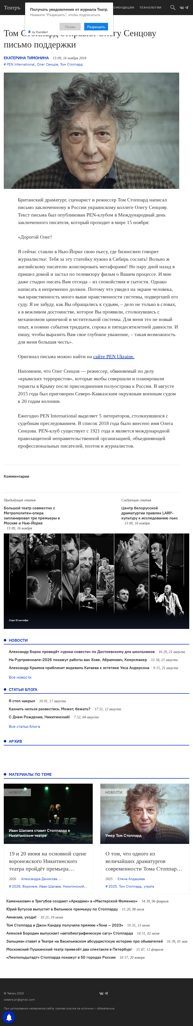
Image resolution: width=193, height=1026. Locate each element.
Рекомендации (120, 7)
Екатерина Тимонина (26, 57)
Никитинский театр (78, 886)
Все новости (20, 677)
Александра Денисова (39, 879)
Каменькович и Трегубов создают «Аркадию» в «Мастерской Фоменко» (71, 900)
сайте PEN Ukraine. (113, 356)
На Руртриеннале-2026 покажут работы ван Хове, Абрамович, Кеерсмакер (78, 659)
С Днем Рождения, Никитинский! (39, 716)
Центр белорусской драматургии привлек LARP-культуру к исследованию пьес (149, 512)
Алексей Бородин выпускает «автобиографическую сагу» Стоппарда (69, 933)
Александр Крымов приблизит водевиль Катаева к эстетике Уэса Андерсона (79, 667)
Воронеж (29, 886)
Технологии (150, 7)
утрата (149, 886)
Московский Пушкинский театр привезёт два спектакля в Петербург (69, 949)
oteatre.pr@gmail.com (19, 999)
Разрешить (96, 26)
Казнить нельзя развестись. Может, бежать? (49, 708)
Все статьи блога (24, 726)
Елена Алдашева (131, 879)
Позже (70, 26)
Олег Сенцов (47, 64)
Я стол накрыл (22, 700)
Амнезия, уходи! (21, 917)
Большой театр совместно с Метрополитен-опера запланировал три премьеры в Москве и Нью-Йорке (32, 515)
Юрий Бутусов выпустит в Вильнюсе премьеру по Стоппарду (62, 908)
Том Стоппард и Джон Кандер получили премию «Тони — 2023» (64, 925)
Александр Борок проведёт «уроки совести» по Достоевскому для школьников (82, 651)
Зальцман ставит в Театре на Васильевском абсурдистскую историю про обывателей (84, 941)
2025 (113, 886)
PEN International (21, 64)
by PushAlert (40, 32)
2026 (16, 886)
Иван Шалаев (50, 886)
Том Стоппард (71, 64)
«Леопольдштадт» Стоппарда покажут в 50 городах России (61, 957)
